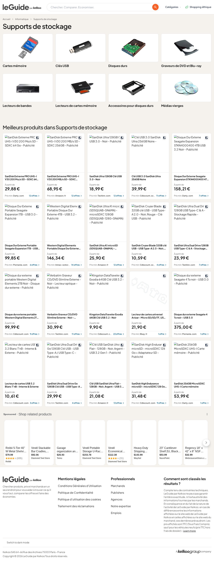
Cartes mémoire (14, 66)
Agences (116, 499)
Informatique (22, 19)
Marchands (118, 486)
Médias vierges (172, 106)
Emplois (116, 513)
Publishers (117, 492)
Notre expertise (121, 506)
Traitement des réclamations (76, 506)
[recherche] (155, 7)
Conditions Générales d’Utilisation (79, 486)
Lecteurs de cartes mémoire (76, 106)
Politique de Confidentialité (75, 492)
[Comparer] (37, 137)
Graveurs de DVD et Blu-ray (181, 66)
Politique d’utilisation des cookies (79, 499)
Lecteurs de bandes (17, 106)
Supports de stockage (45, 19)
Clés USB (62, 66)
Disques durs (117, 66)
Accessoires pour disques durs (130, 106)
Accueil (6, 19)
